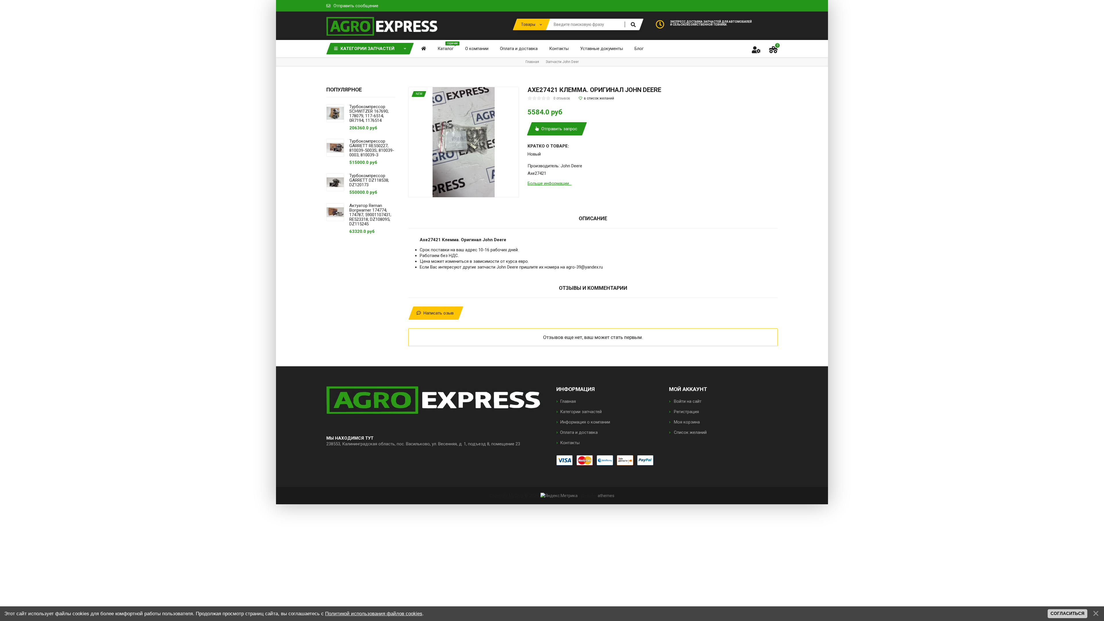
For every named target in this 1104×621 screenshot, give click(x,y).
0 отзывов (561, 98)
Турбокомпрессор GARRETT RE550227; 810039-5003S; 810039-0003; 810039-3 (371, 148)
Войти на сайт (687, 401)
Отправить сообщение (356, 5)
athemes (606, 495)
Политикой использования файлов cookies (373, 613)
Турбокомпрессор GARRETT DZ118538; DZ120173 (369, 180)
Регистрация (686, 411)
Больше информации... (550, 183)
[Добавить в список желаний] (596, 98)
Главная (568, 401)
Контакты (570, 442)
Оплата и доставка (579, 432)
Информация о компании (585, 422)
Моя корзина (686, 422)
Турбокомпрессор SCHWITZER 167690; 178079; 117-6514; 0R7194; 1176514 (369, 113)
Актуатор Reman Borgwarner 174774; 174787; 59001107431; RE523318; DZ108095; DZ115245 (370, 214)
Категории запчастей (581, 411)
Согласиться (1067, 613)
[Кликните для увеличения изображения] (463, 142)
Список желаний (690, 432)
